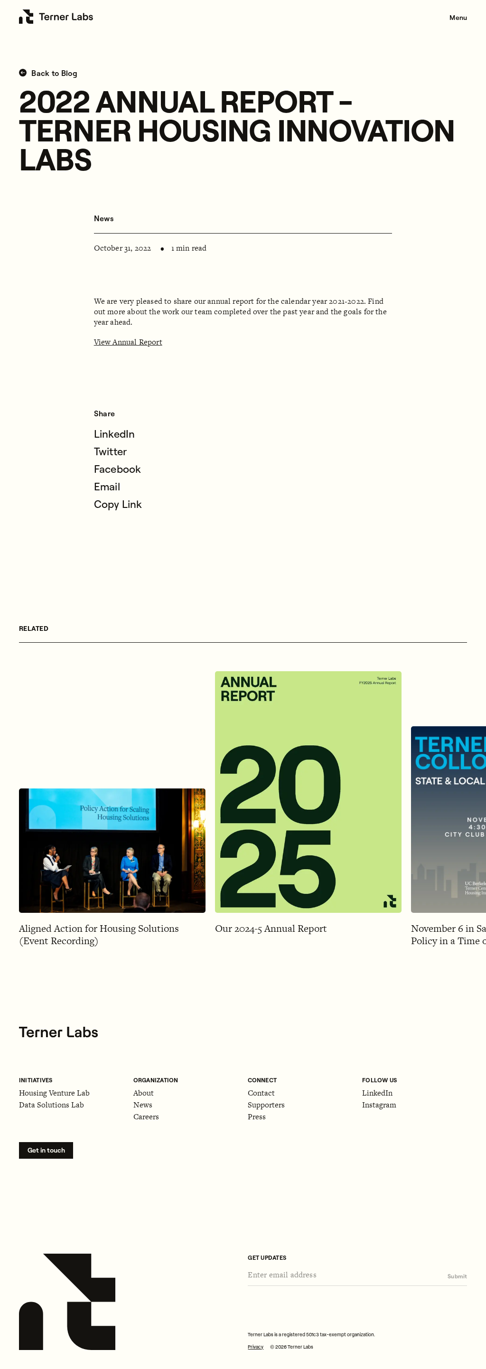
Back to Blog (53, 73)
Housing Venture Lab (54, 1093)
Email (107, 486)
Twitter (110, 451)
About (143, 1093)
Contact (261, 1093)
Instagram (379, 1104)
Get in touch (46, 1150)
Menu (458, 17)
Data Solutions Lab (51, 1104)
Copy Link (118, 504)
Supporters (266, 1104)
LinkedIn (114, 434)
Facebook (117, 469)
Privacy (255, 1347)
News (103, 218)
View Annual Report (128, 342)
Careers (146, 1116)
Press (257, 1116)
